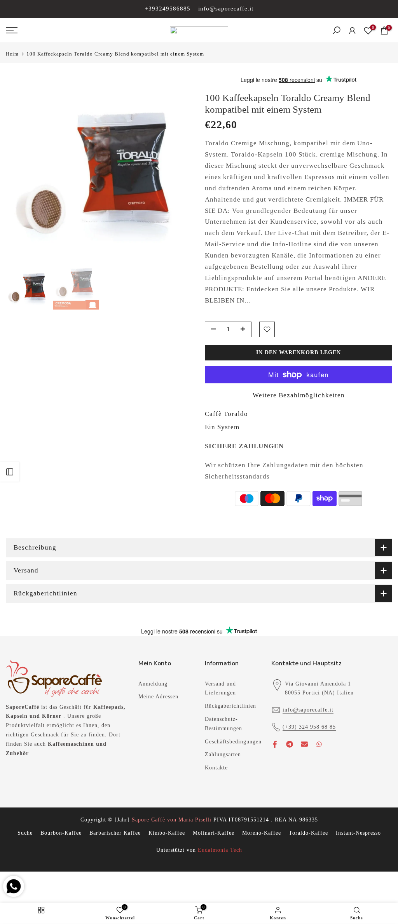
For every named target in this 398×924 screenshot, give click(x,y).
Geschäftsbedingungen (233, 742)
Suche (25, 833)
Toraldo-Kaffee (308, 833)
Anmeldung (153, 684)
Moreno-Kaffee (261, 833)
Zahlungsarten (223, 754)
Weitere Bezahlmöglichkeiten (299, 395)
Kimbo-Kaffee (166, 833)
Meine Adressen (158, 697)
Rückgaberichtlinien (230, 706)
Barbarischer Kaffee (115, 833)
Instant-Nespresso (358, 833)
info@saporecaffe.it (225, 8)
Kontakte (216, 768)
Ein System (222, 427)
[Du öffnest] (9, 472)
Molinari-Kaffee (213, 833)
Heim (12, 53)
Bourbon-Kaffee (61, 833)
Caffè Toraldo (226, 414)
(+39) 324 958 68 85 (309, 727)
